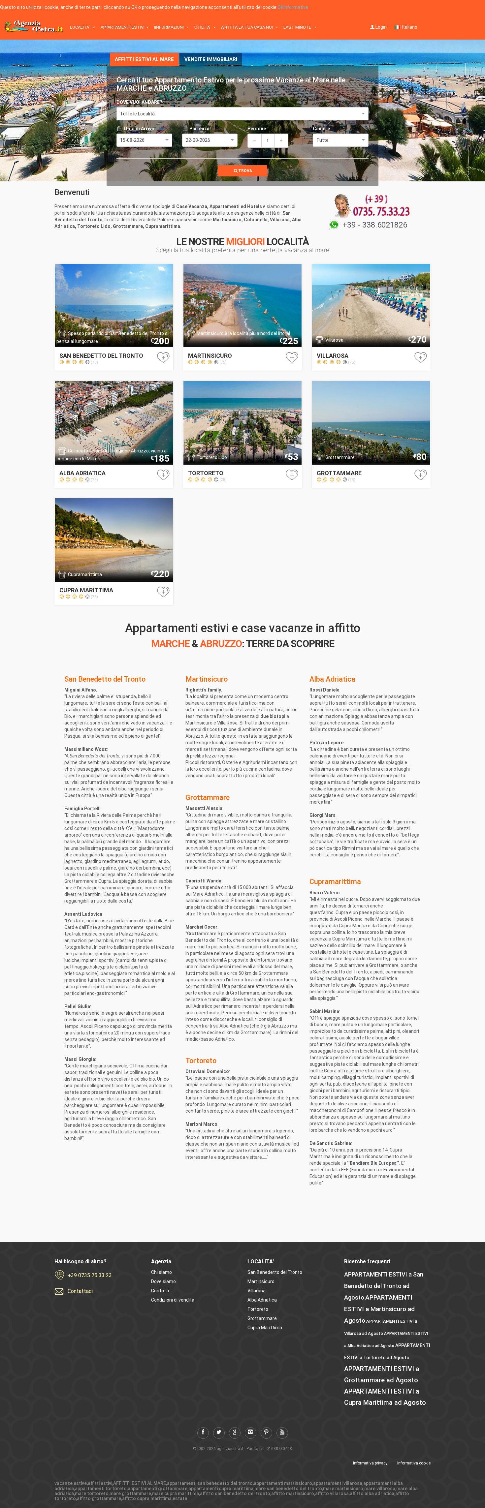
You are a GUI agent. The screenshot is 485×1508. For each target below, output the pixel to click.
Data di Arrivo (138, 128)
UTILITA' (202, 27)
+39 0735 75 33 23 (90, 1275)
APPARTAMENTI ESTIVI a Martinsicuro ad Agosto (379, 1309)
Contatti (160, 1290)
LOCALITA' (80, 27)
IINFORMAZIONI (169, 27)
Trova (245, 171)
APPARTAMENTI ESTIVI (123, 27)
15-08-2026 (132, 140)
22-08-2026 (198, 140)
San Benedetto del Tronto (274, 1272)
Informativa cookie (414, 1463)
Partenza (199, 128)
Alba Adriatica (262, 1300)
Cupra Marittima (264, 1327)
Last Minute (297, 27)
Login (381, 27)
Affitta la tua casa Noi (247, 27)
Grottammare (262, 1318)
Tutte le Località (137, 113)
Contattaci (80, 1291)
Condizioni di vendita (172, 1300)
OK (280, 7)
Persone (256, 128)
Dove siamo (163, 1281)
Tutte (322, 140)
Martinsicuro (261, 1281)
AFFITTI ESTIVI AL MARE (144, 59)
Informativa (295, 7)
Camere (321, 128)
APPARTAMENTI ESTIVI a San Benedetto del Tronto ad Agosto (383, 1286)
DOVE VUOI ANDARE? (139, 102)
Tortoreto (257, 1309)
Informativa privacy (370, 1463)
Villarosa (256, 1290)
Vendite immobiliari (210, 59)
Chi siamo (161, 1272)
